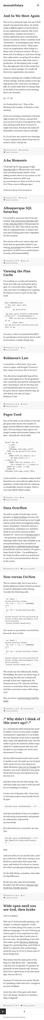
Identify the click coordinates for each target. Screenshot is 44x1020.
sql (26, 198)
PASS (14, 229)
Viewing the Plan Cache (16, 273)
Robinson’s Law (15, 358)
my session (24, 166)
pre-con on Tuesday (27, 767)
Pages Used (12, 414)
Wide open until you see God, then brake (19, 908)
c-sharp (25, 709)
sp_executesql (14, 247)
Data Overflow (15, 508)
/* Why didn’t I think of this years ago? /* (21, 721)
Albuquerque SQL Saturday (17, 210)
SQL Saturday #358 (14, 224)
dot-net (31, 709)
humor (25, 404)
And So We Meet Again (21, 16)
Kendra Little (32, 534)
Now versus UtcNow (19, 577)
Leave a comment (12, 152)
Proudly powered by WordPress (14, 1017)
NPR (12, 28)
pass (22, 198)
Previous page (3, 1011)
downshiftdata (13, 5)
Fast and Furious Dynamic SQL (24, 221)
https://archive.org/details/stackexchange (21, 546)
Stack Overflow (20, 517)
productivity (25, 150)
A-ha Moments (15, 160)
